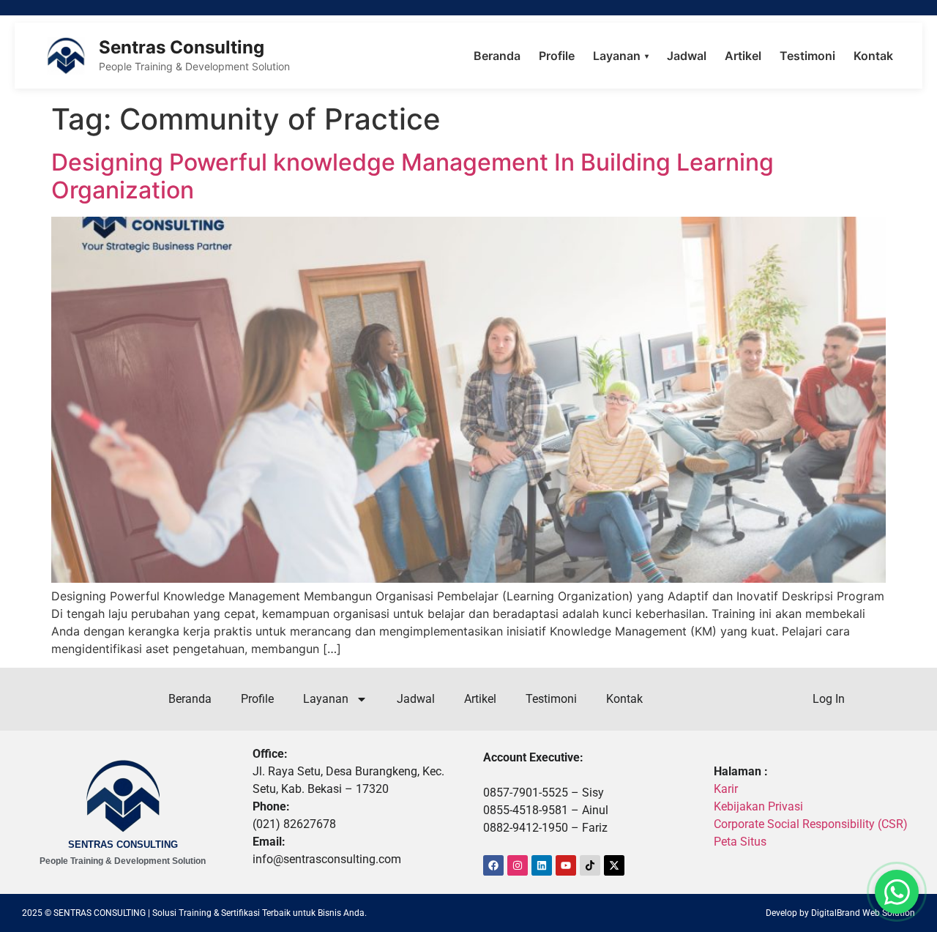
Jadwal (686, 55)
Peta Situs (740, 842)
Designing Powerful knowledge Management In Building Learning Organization (412, 176)
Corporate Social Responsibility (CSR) (811, 824)
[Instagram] (517, 865)
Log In (829, 699)
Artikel (743, 55)
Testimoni (807, 55)
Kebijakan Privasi (758, 806)
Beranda (497, 55)
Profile (557, 55)
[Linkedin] (541, 865)
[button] (897, 892)
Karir (726, 789)
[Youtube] (566, 865)
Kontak (873, 55)
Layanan (621, 55)
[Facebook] (493, 865)
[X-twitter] (614, 865)
